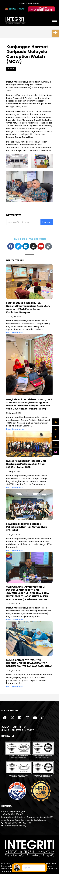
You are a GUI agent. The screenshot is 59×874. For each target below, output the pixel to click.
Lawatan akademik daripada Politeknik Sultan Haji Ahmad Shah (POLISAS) (26, 527)
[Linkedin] (25, 246)
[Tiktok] (48, 246)
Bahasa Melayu (16, 9)
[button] (55, 33)
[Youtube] (40, 246)
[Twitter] (18, 246)
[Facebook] (10, 246)
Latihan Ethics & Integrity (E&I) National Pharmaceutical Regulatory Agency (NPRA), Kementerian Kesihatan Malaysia (28, 307)
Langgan (46, 222)
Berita (11, 68)
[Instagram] (33, 246)
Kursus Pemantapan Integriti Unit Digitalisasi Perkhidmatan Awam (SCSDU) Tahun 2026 (26, 464)
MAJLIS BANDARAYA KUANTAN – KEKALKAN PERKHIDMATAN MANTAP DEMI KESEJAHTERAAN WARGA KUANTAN (29, 663)
